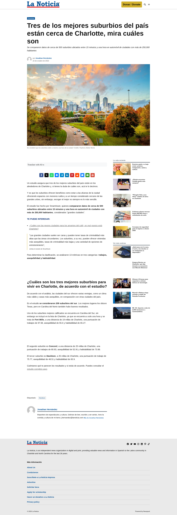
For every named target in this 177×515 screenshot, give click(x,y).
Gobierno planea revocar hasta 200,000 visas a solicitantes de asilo (141, 213)
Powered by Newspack (142, 511)
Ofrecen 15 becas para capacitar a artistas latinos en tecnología (140, 281)
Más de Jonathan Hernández (94, 418)
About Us (31, 467)
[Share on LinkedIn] (67, 175)
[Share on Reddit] (77, 175)
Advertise (31, 482)
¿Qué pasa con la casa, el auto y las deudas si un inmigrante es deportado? (140, 249)
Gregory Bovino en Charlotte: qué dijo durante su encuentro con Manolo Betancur (140, 265)
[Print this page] (93, 175)
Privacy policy (33, 502)
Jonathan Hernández (43, 58)
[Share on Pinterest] (72, 175)
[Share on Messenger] (57, 175)
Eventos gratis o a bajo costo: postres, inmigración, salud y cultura (140, 166)
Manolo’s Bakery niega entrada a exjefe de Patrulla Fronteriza (140, 294)
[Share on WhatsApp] (52, 175)
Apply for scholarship (36, 492)
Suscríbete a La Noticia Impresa (41, 477)
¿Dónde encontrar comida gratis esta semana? (138, 181)
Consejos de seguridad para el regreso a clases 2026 (140, 228)
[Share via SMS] (82, 175)
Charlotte (31, 18)
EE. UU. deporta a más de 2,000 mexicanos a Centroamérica (141, 309)
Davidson (42, 398)
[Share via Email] (87, 175)
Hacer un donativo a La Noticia (40, 497)
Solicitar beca (33, 487)
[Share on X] (46, 175)
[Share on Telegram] (62, 175)
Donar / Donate (131, 4)
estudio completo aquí (37, 369)
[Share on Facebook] (41, 175)
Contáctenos (32, 472)
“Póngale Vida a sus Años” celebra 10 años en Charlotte (140, 196)
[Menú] (149, 4)
